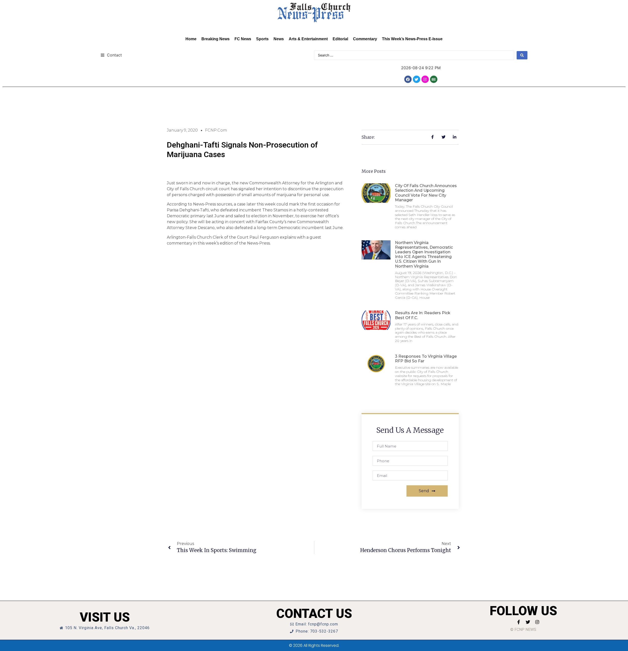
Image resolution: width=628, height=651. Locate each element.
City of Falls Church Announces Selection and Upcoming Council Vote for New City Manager (426, 192)
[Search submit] (522, 55)
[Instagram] (425, 79)
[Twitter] (416, 79)
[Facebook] (408, 79)
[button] (111, 55)
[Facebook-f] (518, 622)
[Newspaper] (433, 79)
